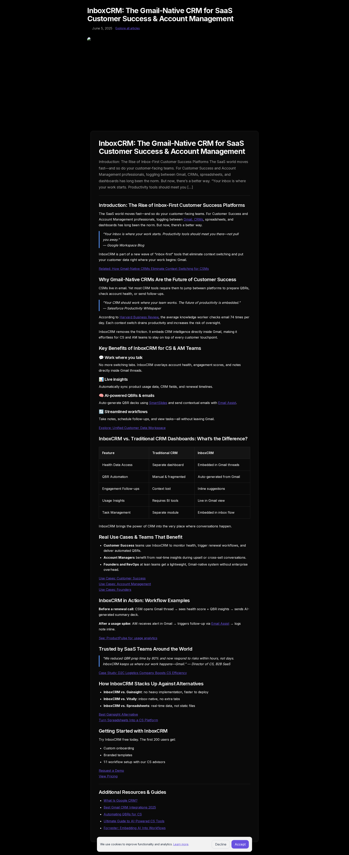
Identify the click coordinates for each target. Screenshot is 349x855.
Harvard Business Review (139, 317)
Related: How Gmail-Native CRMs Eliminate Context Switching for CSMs (154, 269)
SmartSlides (158, 403)
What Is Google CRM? (121, 800)
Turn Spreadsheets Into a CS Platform (128, 720)
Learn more (180, 844)
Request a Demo (111, 771)
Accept (240, 844)
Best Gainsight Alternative (118, 714)
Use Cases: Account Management (125, 584)
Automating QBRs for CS (123, 814)
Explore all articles (128, 28)
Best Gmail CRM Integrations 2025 (130, 807)
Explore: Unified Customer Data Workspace (132, 428)
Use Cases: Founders (115, 590)
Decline (220, 844)
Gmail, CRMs (193, 219)
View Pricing (108, 776)
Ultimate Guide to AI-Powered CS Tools (134, 821)
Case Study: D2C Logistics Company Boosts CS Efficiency (143, 673)
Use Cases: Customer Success (122, 578)
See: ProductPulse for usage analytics (128, 638)
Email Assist (227, 403)
